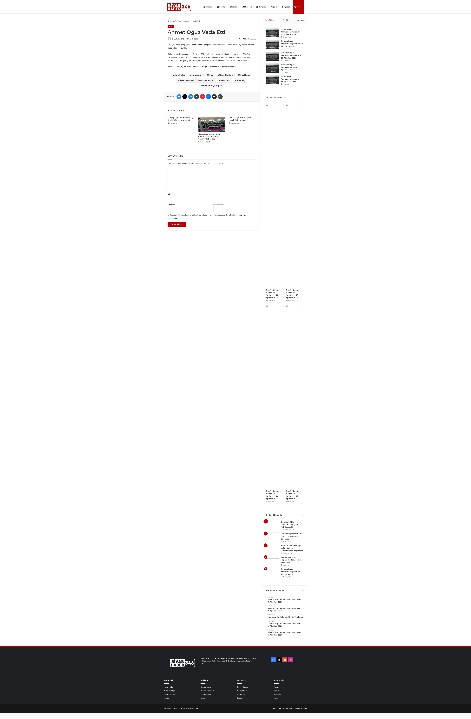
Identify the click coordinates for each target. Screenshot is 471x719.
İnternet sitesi (218, 204)
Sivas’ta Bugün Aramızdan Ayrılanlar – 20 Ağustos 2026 (291, 55)
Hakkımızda (168, 687)
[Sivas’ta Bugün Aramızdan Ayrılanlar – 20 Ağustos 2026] (272, 56)
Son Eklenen (270, 20)
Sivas (210, 75)
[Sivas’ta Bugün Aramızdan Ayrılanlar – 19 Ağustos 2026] (272, 68)
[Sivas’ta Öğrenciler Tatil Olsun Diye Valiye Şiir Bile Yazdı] (272, 537)
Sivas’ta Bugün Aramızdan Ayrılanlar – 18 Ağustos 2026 (291, 79)
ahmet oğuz (179, 75)
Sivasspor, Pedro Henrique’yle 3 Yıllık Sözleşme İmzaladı (181, 119)
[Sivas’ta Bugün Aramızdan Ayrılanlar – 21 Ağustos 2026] (272, 44)
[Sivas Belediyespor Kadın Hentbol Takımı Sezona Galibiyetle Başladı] (211, 124)
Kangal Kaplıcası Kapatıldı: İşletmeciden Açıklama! (291, 560)
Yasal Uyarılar (206, 695)
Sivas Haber (244, 75)
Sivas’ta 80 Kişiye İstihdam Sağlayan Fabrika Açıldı (289, 524)
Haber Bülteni (242, 687)
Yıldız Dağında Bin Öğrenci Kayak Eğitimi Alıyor (241, 119)
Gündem (262, 7)
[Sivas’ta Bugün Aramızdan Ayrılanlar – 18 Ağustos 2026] (272, 79)
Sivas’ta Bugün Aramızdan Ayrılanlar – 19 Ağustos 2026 (292, 67)
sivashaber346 (207, 80)
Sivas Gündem (226, 75)
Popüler (286, 20)
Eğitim (234, 7)
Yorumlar (300, 20)
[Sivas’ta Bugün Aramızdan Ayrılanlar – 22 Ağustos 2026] (272, 32)
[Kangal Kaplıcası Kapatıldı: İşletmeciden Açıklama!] (272, 560)
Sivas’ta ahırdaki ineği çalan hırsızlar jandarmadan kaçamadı (292, 548)
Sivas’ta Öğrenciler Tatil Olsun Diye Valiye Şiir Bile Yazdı (292, 536)
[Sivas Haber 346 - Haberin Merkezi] (179, 7)
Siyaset (286, 7)
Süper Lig (240, 80)
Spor (298, 7)
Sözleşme (241, 695)
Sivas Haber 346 (178, 39)
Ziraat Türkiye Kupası (212, 85)
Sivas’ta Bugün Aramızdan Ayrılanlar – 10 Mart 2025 (291, 571)
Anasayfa (209, 7)
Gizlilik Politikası (170, 695)
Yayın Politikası (169, 691)
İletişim (203, 698)
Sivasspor (225, 80)
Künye (166, 698)
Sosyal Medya (243, 691)
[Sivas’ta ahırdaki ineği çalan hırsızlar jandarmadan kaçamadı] (272, 549)
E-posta (171, 204)
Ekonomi (248, 7)
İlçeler (274, 7)
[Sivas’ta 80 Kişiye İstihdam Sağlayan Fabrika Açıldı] (272, 525)
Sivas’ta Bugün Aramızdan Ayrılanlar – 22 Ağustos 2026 (291, 32)
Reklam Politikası (207, 691)
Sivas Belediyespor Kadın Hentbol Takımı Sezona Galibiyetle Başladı (209, 136)
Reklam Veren (206, 687)
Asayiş (222, 7)
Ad (169, 194)
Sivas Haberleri (186, 80)
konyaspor (196, 75)
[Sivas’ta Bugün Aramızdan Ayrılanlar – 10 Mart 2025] (272, 572)
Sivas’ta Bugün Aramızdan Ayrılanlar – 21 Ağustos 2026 (292, 43)
